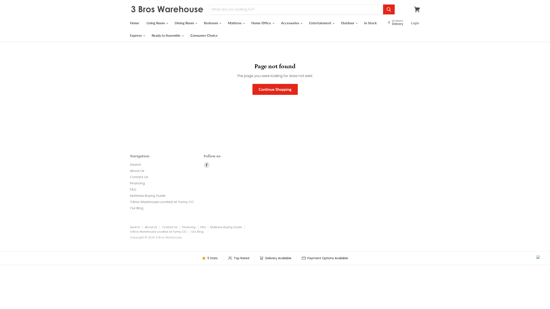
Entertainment (320, 23)
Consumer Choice (204, 35)
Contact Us (139, 177)
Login (415, 23)
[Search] (389, 9)
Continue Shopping (275, 89)
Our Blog (136, 208)
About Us (137, 170)
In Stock (370, 23)
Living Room (156, 23)
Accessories (290, 23)
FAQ (133, 189)
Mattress (235, 23)
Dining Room (185, 23)
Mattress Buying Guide (147, 195)
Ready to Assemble (166, 35)
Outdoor (348, 23)
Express (136, 35)
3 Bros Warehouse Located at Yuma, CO (162, 202)
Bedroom (211, 23)
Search (135, 164)
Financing (137, 183)
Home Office (261, 23)
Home (134, 23)
